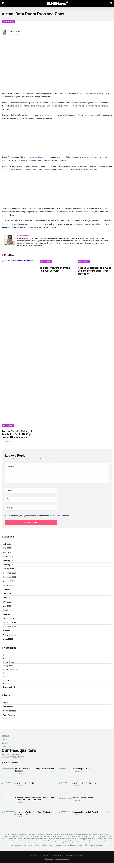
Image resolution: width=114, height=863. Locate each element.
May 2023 (7, 602)
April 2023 (7, 606)
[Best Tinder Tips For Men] (8, 782)
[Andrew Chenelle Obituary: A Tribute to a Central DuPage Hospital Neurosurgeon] (19, 343)
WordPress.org (9, 715)
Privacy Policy (49, 859)
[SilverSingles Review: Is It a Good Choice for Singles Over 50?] (8, 811)
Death (5, 673)
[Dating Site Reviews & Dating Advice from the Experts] (57, 3)
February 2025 (9, 561)
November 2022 (9, 627)
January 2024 (8, 569)
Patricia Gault (16, 31)
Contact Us (6, 746)
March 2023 (8, 610)
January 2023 (8, 618)
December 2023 (9, 573)
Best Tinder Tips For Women (83, 783)
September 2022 (9, 635)
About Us (5, 736)
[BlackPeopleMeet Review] (65, 798)
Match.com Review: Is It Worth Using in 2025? (90, 812)
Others (6, 684)
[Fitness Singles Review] (65, 768)
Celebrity (6, 659)
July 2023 (7, 594)
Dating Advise (8, 662)
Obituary (6, 680)
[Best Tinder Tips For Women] (65, 782)
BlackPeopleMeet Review (82, 798)
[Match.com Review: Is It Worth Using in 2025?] (65, 811)
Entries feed (8, 707)
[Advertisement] (42, 65)
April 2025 (7, 552)
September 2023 (9, 585)
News (5, 676)
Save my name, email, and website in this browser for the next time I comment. (38, 516)
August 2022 (8, 639)
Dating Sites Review (11, 669)
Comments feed (9, 711)
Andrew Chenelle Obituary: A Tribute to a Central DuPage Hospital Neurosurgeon (17, 434)
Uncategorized (8, 21)
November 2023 (9, 577)
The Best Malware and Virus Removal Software (55, 269)
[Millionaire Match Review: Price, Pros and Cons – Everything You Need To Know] (8, 797)
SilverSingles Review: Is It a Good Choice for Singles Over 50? (33, 813)
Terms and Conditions (62, 859)
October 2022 (8, 631)
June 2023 (7, 598)
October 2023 (8, 581)
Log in (5, 703)
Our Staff (5, 743)
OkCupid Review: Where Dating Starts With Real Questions (34, 770)
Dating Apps (8, 666)
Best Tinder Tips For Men (25, 783)
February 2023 (9, 614)
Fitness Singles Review (81, 769)
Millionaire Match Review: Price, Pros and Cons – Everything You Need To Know (34, 799)
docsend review (44, 157)
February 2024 (9, 565)
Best (5, 655)
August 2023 (8, 589)
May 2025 (7, 548)
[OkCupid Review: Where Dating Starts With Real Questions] (8, 768)
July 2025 (7, 544)
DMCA (4, 739)
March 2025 (8, 556)
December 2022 (9, 623)
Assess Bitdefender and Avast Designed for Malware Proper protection (94, 270)
